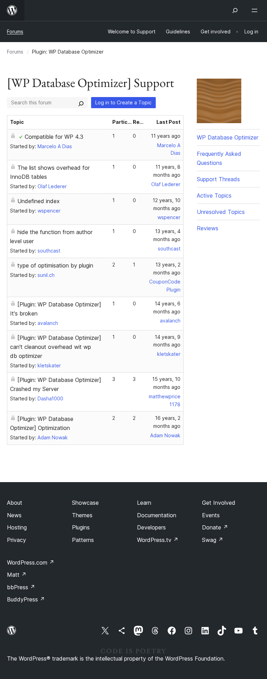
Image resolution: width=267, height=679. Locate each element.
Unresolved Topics (221, 211)
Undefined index (38, 201)
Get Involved (218, 502)
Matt (16, 574)
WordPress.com (30, 562)
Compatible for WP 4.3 (54, 136)
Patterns (83, 539)
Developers (151, 527)
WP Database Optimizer (227, 137)
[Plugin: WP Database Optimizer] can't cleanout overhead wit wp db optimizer (55, 346)
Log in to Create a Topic (123, 102)
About (14, 502)
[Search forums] (81, 102)
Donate (215, 527)
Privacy (16, 539)
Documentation (156, 515)
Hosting (17, 527)
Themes (82, 515)
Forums (15, 31)
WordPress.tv (157, 539)
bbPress (21, 587)
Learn (144, 502)
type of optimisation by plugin (55, 265)
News (14, 515)
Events (211, 515)
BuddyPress (26, 599)
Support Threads (218, 179)
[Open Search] (235, 10)
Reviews (207, 228)
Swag (212, 539)
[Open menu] (256, 10)
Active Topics (214, 195)
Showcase (85, 502)
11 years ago (165, 136)
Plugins (81, 527)
